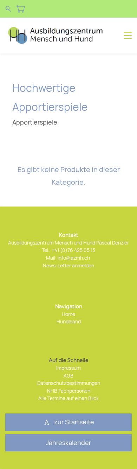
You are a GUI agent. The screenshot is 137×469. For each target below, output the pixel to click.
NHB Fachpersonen (68, 390)
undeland (70, 321)
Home (68, 314)
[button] (68, 443)
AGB (68, 375)
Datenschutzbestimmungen (68, 383)
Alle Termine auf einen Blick (68, 398)
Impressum (68, 368)
